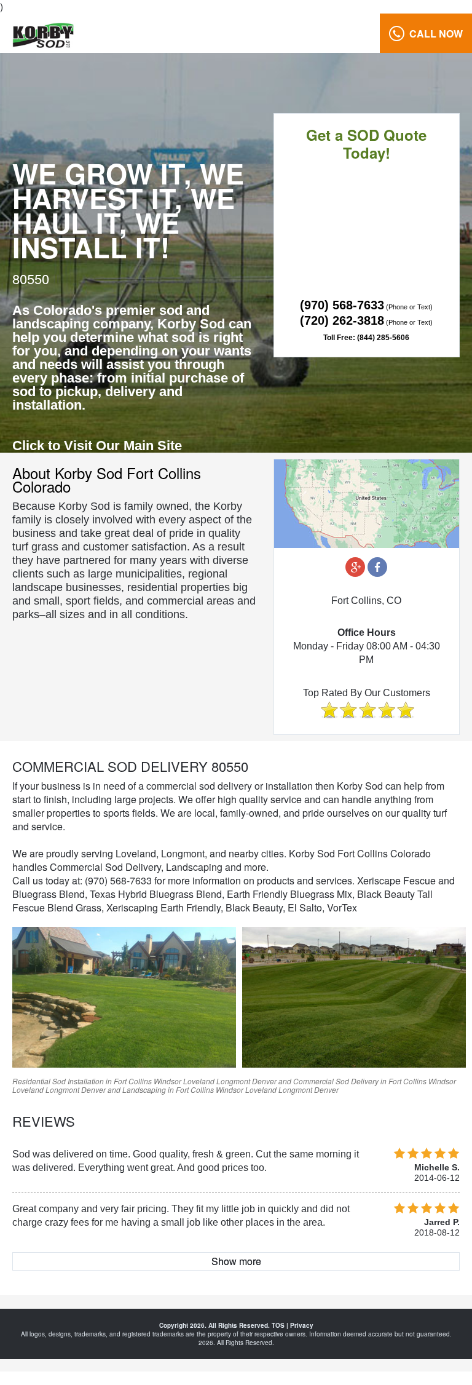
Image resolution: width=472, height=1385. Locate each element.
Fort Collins (133, 1081)
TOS (278, 1325)
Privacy (301, 1325)
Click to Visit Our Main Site (97, 445)
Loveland (198, 1081)
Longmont (233, 1081)
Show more (236, 1261)
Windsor (167, 1081)
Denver (264, 1081)
